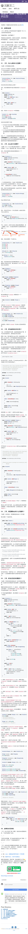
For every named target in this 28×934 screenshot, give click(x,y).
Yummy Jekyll (8, 928)
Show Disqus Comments (7, 876)
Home (4, 8)
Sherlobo (7, 894)
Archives (5, 12)
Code (14, 930)
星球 (23, 1)
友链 (26, 1)
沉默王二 (9, 5)
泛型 (22, 25)
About (12, 12)
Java (10, 8)
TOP (26, 928)
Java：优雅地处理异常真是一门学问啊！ (15, 854)
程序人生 (16, 8)
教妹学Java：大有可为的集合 (12, 856)
